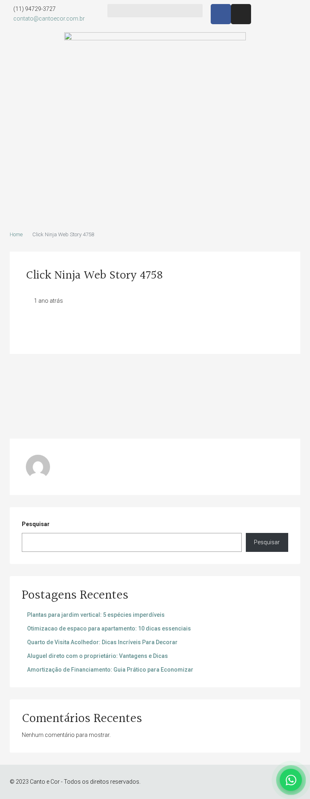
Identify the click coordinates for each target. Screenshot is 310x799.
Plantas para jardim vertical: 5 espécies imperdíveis (96, 615)
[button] (155, 10)
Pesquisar (36, 524)
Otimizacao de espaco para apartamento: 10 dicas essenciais (109, 628)
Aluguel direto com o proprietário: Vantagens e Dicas (97, 656)
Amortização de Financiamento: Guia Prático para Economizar (110, 669)
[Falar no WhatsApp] (291, 780)
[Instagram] (241, 14)
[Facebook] (221, 14)
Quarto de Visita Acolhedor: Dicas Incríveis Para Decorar (102, 642)
